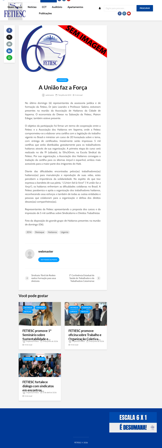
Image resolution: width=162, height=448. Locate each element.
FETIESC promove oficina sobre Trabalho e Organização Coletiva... (85, 335)
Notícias (32, 7)
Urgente (64, 232)
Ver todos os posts (49, 260)
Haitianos (52, 232)
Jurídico (73, 312)
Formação (62, 80)
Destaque (39, 232)
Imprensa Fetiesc (32, 341)
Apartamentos (75, 7)
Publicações (45, 13)
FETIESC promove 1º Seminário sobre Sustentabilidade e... (36, 335)
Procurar (145, 8)
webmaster (49, 95)
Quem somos (15, 7)
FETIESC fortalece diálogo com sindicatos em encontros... (38, 386)
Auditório (57, 7)
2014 (29, 232)
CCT (44, 7)
